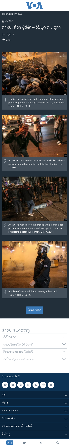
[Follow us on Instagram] (20, 385)
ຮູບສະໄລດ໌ (7, 21)
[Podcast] (43, 385)
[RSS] (35, 385)
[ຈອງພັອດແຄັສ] (51, 385)
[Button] (6, 41)
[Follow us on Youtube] (13, 385)
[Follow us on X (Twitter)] (28, 385)
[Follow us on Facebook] (5, 385)
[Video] (25, 443)
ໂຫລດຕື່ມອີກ (34, 310)
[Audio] (41, 443)
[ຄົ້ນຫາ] (58, 443)
